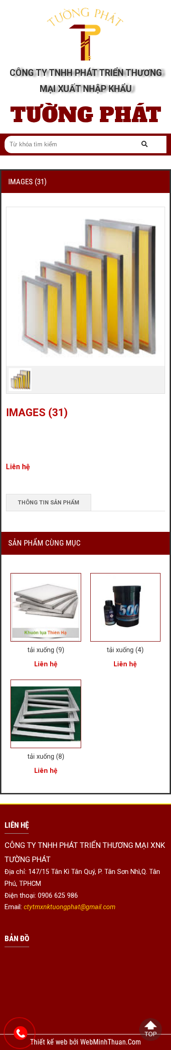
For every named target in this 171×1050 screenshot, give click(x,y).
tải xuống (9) (45, 650)
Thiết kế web (49, 1042)
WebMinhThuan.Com (110, 1042)
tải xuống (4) (125, 650)
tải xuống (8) (45, 756)
